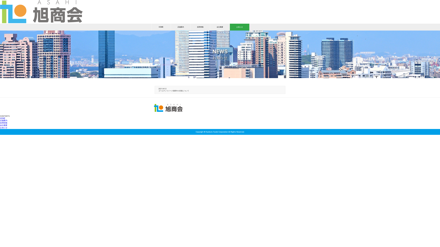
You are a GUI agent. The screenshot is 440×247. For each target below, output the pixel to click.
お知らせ (239, 27)
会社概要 (220, 27)
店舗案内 (180, 27)
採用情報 (200, 27)
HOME (161, 27)
